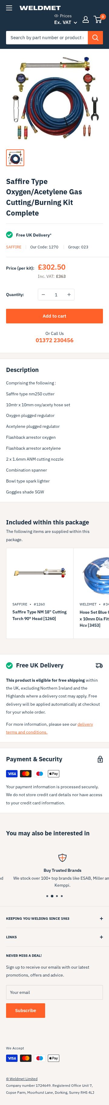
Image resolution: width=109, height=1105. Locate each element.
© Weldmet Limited (22, 1078)
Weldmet (88, 604)
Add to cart (54, 316)
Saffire (13, 247)
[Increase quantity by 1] (69, 294)
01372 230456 (55, 340)
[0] (98, 19)
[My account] (86, 19)
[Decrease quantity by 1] (43, 294)
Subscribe (25, 1010)
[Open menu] (9, 7)
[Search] (95, 37)
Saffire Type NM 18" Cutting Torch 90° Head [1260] (39, 615)
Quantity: (15, 294)
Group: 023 (78, 247)
